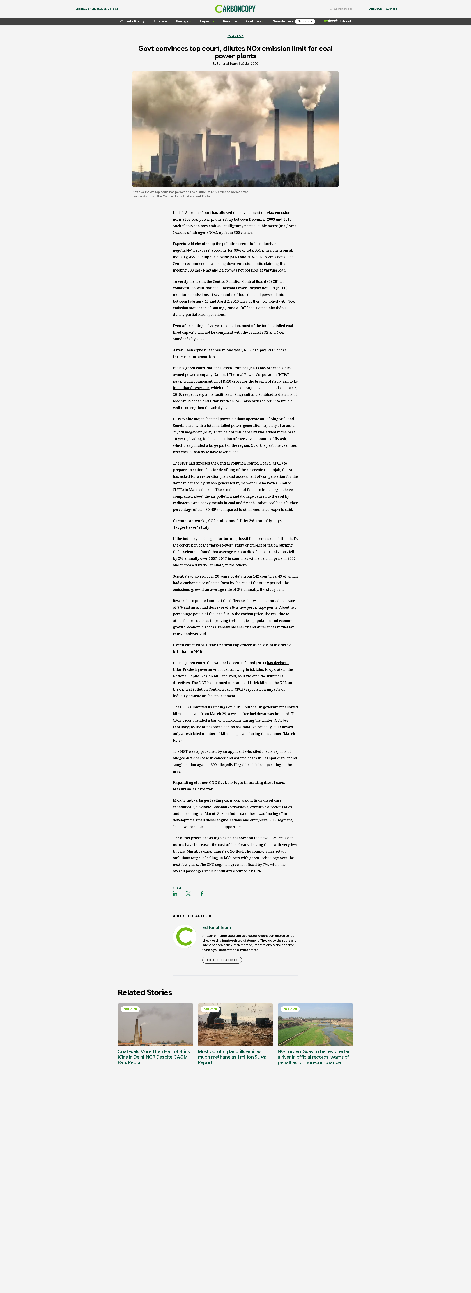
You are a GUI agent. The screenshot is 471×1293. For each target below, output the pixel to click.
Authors (391, 8)
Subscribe (305, 21)
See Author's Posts (222, 960)
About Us (375, 8)
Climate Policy (132, 21)
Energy (182, 21)
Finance (230, 21)
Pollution (235, 35)
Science (160, 21)
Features (253, 21)
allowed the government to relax (246, 212)
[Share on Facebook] (201, 893)
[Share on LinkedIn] (175, 893)
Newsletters (283, 21)
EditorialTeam (227, 64)
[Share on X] (188, 893)
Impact (206, 21)
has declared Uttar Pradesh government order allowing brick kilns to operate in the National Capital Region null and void (233, 669)
